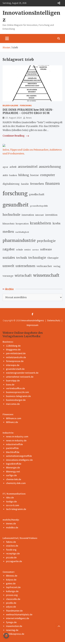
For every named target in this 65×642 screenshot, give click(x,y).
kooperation (22, 223)
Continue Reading (14, 135)
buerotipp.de (13, 380)
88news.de (11, 575)
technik (21, 257)
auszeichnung (50, 167)
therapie (52, 257)
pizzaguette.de (14, 561)
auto (5, 175)
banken (13, 175)
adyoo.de (11, 606)
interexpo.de (12, 365)
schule (19, 249)
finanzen (52, 184)
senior (27, 249)
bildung (23, 175)
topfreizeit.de (13, 587)
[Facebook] (32, 314)
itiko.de (10, 497)
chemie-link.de (13, 479)
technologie (37, 258)
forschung (15, 193)
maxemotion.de (14, 626)
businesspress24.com (17, 392)
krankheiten (40, 223)
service (35, 250)
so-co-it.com (12, 505)
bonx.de (10, 384)
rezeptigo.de (13, 553)
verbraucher (44, 266)
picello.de (11, 602)
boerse (34, 175)
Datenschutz (53, 320)
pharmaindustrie (19, 240)
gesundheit (16, 205)
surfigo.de (11, 475)
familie (25, 183)
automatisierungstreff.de (19, 455)
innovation (28, 214)
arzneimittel (27, 167)
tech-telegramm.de (16, 509)
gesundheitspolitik (39, 206)
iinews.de (11, 523)
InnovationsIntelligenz (32, 320)
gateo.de (11, 583)
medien (8, 232)
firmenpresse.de (15, 361)
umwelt (8, 266)
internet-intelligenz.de (17, 618)
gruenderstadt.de (15, 368)
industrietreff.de (14, 444)
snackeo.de (12, 545)
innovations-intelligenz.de (19, 459)
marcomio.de (13, 403)
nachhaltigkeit (22, 232)
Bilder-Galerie (10, 105)
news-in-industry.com (17, 436)
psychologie (46, 241)
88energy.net (13, 471)
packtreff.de (12, 448)
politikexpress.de (15, 633)
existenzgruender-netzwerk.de (22, 372)
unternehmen (25, 266)
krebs (56, 223)
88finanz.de (12, 422)
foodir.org (11, 549)
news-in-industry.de (16, 440)
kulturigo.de (12, 591)
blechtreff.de (12, 452)
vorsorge (8, 275)
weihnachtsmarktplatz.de (19, 614)
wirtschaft (23, 276)
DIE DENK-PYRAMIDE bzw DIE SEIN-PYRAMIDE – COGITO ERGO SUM (28, 111)
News (29, 117)
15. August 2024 (13, 117)
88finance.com (13, 418)
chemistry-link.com (16, 483)
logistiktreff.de (13, 463)
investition (51, 214)
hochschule (11, 215)
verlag (56, 266)
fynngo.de (11, 622)
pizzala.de (11, 557)
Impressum (32, 325)
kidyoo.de (11, 579)
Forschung (26, 105)
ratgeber (9, 249)
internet (39, 215)
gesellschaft (36, 194)
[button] (6, 636)
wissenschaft (46, 275)
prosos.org (12, 595)
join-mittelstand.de (16, 353)
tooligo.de (11, 501)
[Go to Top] (58, 626)
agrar (5, 167)
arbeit (13, 166)
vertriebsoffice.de (15, 388)
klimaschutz (8, 223)
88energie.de (13, 467)
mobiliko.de (12, 527)
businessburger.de (16, 399)
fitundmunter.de (14, 610)
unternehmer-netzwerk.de (19, 376)
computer (47, 175)
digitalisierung (11, 183)
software (46, 249)
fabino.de (11, 541)
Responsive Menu (58, 3)
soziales (9, 258)
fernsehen (37, 183)
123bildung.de (13, 345)
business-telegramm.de (18, 396)
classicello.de (13, 599)
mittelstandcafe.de (16, 357)
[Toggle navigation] (7, 38)
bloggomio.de (13, 349)
